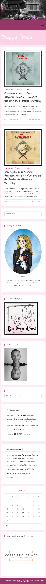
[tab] (13, 410)
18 (12, 513)
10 (7, 509)
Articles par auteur (14, 449)
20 (23, 513)
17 (7, 513)
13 (23, 509)
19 (18, 513)
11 (12, 509)
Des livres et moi (23, 90)
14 (28, 509)
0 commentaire (12, 119)
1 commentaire (12, 202)
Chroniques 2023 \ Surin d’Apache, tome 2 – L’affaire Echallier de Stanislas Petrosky (22, 97)
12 (18, 509)
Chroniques (9, 90)
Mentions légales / (31, 580)
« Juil (6, 525)
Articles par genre (13, 410)
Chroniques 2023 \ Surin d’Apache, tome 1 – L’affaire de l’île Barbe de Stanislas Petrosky (22, 177)
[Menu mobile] (42, 25)
